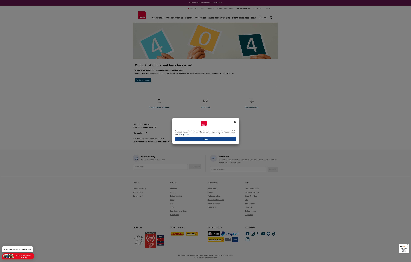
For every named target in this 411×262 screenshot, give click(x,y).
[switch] (404, 250)
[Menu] (407, 245)
